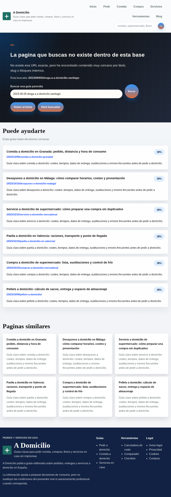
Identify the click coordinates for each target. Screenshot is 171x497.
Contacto (154, 458)
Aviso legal (155, 445)
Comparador (131, 454)
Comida (122, 6)
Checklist (129, 458)
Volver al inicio (23, 107)
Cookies (154, 454)
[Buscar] (161, 26)
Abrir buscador (50, 107)
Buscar (131, 91)
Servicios (156, 6)
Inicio (93, 6)
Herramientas (140, 16)
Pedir (106, 6)
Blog (159, 16)
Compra (138, 6)
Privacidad (155, 449)
